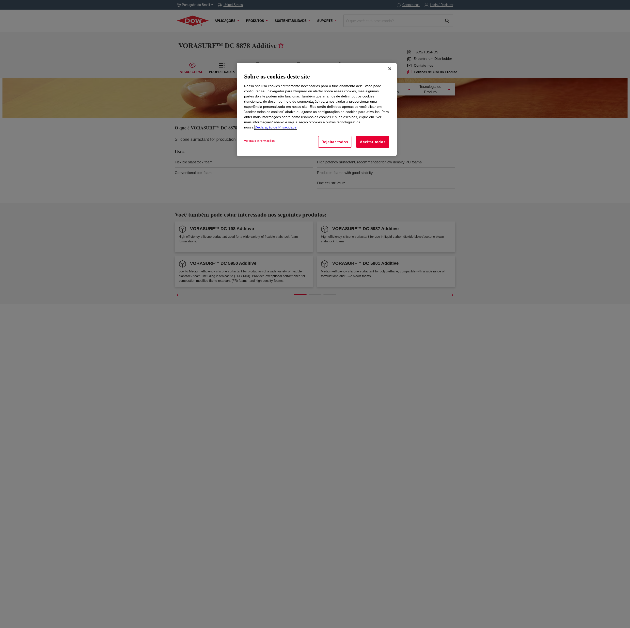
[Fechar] (389, 68)
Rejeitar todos (334, 142)
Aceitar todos (372, 142)
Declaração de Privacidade (276, 127)
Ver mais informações (259, 140)
